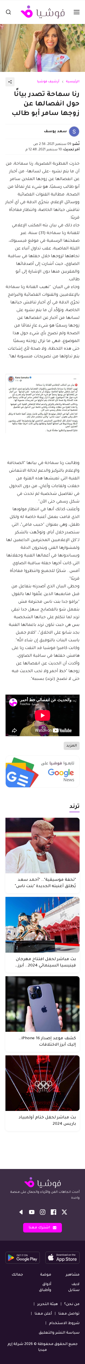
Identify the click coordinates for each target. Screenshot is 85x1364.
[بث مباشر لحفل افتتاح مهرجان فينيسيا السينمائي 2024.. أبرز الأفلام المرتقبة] (42, 924)
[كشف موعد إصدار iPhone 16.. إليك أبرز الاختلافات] (42, 1004)
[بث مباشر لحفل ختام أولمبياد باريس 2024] (42, 1083)
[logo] (43, 12)
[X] (64, 1212)
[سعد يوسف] (74, 131)
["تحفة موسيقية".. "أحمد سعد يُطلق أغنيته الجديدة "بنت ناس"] (42, 845)
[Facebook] (53, 1212)
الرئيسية (73, 82)
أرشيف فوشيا (48, 82)
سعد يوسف (55, 131)
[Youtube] (31, 1212)
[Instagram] (42, 1212)
